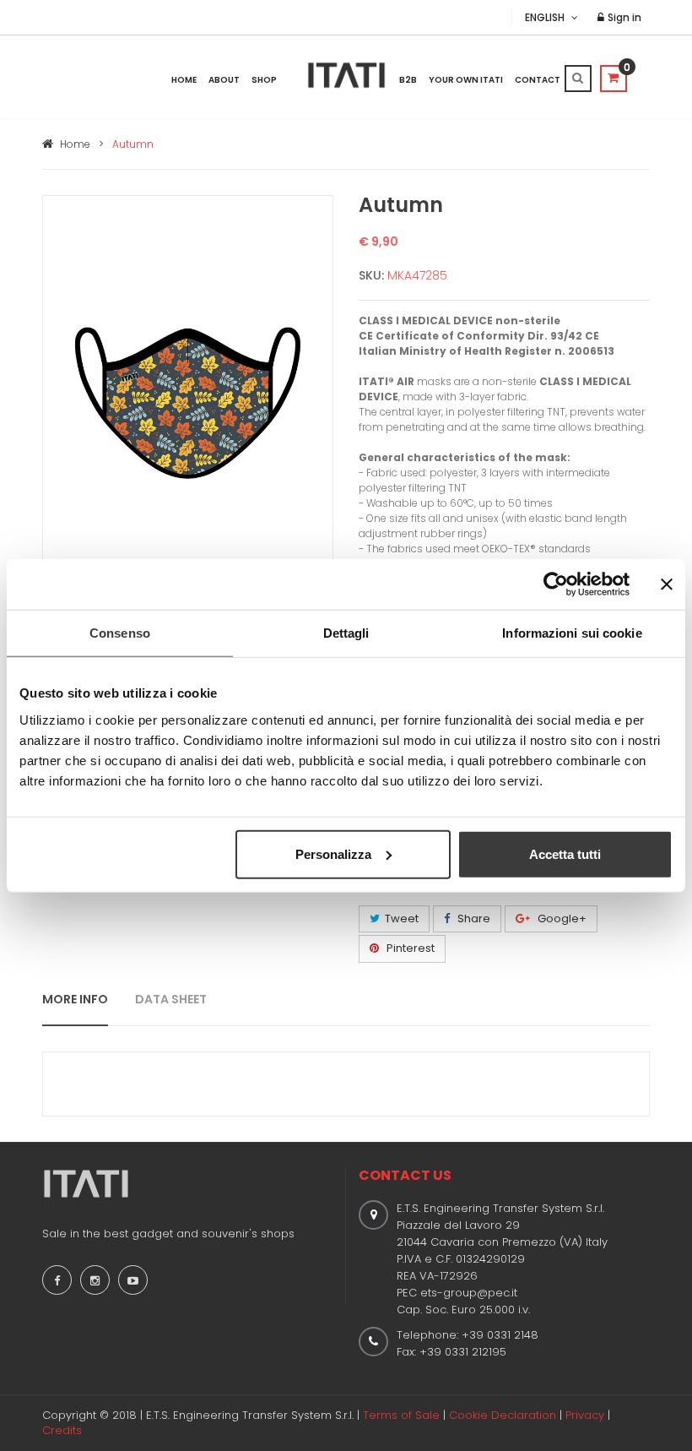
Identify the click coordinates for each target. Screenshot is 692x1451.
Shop (264, 79)
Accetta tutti (565, 853)
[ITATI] (346, 75)
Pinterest (409, 948)
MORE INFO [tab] (75, 999)
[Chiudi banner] (667, 584)
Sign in (623, 17)
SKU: (371, 275)
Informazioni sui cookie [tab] (571, 633)
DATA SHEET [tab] (171, 999)
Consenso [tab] (119, 633)
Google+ (561, 918)
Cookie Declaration (502, 1415)
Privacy (584, 1415)
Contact (537, 79)
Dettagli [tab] (346, 633)
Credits (62, 1430)
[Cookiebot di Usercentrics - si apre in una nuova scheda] (556, 584)
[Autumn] (187, 401)
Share (472, 918)
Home (184, 79)
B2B (408, 79)
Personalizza (333, 853)
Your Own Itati (466, 79)
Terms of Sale (401, 1415)
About (224, 79)
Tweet (402, 918)
